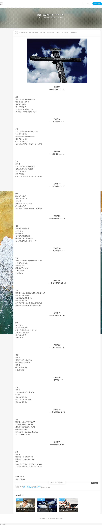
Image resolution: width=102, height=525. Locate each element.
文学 (61, 17)
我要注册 (97, 4)
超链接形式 (27, 486)
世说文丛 (39, 486)
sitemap (2, 524)
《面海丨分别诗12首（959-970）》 (31, 488)
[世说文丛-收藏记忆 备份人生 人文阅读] (1, 3)
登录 (88, 4)
